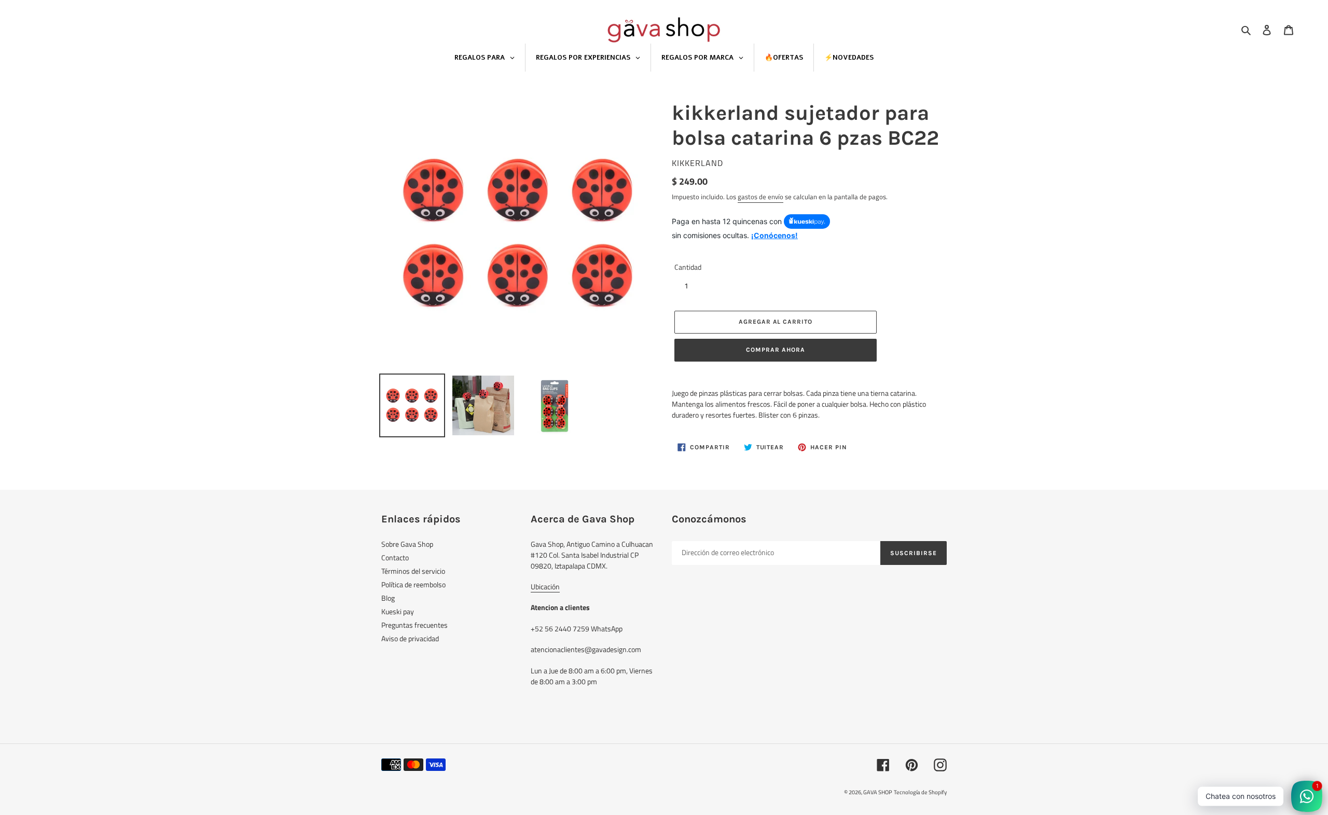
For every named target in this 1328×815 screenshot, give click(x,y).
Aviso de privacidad (410, 638)
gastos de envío (760, 196)
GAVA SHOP (877, 792)
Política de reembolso (413, 584)
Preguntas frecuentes (414, 624)
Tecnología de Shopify (920, 792)
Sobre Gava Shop (407, 543)
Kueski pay (397, 611)
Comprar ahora (775, 349)
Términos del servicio (413, 570)
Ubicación (545, 586)
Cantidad (687, 266)
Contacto (395, 557)
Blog (388, 597)
